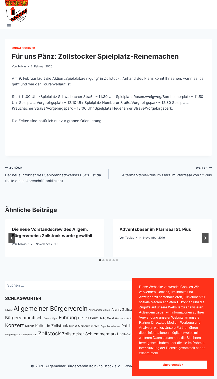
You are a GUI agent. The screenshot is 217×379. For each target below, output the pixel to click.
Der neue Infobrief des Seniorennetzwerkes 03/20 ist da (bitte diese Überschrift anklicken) (53, 174)
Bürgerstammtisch (24, 317)
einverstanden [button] (173, 364)
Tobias (22, 66)
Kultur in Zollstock (51, 325)
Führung (68, 317)
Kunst (73, 326)
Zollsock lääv (30, 334)
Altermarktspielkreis (99, 310)
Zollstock (49, 333)
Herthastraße (122, 318)
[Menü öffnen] (9, 25)
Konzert (14, 325)
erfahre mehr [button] (148, 353)
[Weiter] (205, 238)
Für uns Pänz (88, 318)
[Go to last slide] (11, 238)
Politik (126, 325)
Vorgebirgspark (13, 334)
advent (9, 310)
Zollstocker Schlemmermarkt (90, 333)
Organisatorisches (110, 326)
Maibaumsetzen (89, 326)
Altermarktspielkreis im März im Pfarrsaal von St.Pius (167, 171)
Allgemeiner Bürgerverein (51, 308)
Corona (47, 318)
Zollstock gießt (130, 334)
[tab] (100, 260)
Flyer (55, 318)
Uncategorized (23, 48)
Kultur (29, 326)
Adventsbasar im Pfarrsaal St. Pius (155, 229)
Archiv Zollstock (123, 310)
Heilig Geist (106, 318)
